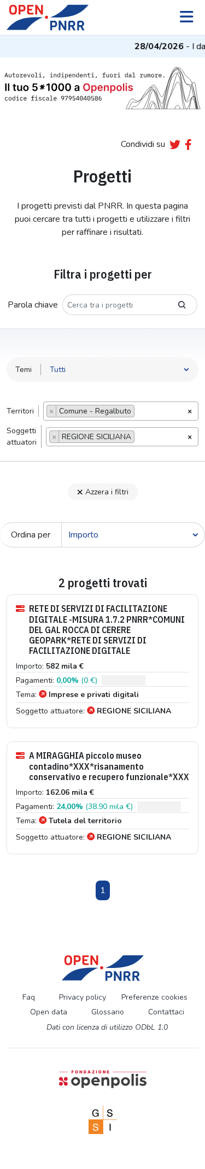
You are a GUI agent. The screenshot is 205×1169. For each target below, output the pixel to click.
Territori (20, 411)
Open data (48, 1012)
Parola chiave (33, 305)
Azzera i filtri (106, 492)
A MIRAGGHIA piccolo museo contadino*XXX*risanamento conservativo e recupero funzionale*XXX (109, 766)
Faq (28, 997)
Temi (23, 369)
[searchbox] (140, 412)
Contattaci (166, 1012)
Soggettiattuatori (22, 436)
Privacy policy (82, 997)
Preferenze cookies (154, 997)
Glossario (107, 1012)
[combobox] (120, 411)
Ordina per (30, 535)
